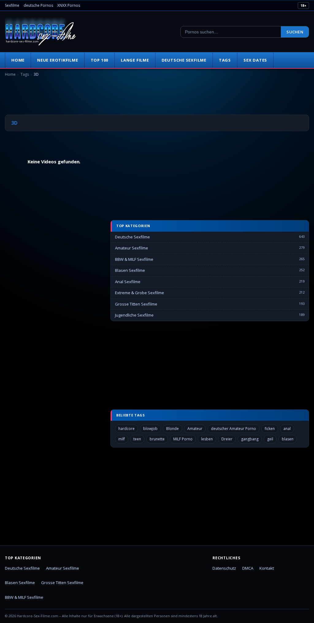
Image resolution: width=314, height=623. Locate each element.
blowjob (150, 428)
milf (121, 439)
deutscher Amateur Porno (233, 428)
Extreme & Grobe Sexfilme (139, 292)
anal (287, 428)
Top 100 (99, 60)
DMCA (247, 568)
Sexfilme (12, 5)
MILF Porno (183, 439)
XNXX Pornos (68, 5)
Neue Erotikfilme (57, 60)
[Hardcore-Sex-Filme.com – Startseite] (41, 32)
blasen (287, 439)
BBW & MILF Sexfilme (134, 259)
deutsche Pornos (38, 5)
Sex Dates (255, 60)
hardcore (126, 428)
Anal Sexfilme (127, 281)
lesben (207, 439)
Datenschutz (224, 568)
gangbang (249, 439)
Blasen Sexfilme (130, 270)
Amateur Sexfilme (131, 248)
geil (270, 439)
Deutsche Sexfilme (184, 60)
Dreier (226, 439)
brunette (157, 439)
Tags (225, 60)
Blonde (172, 428)
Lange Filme (135, 60)
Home (18, 60)
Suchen (294, 32)
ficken (270, 428)
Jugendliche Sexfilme (134, 315)
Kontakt (266, 568)
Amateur (194, 428)
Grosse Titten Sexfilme (136, 304)
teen (137, 439)
